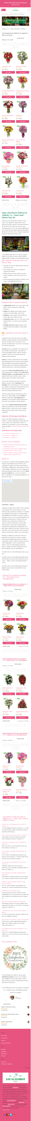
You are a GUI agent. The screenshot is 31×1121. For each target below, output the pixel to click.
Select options (8, 72)
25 (13, 747)
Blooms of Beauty (20, 637)
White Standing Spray (7, 687)
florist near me (6, 1106)
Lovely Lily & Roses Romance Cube (7, 790)
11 (26, 43)
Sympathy (3, 1051)
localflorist (21, 1102)
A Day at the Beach (6, 190)
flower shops (11, 1104)
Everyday (3, 1056)
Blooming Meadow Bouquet (22, 90)
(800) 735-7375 (6, 1110)
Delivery (3, 1040)
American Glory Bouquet (7, 115)
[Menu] (3, 10)
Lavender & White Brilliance (8, 90)
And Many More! (6, 613)
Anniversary (4, 1053)
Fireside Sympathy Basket (22, 711)
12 (13, 47)
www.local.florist (11, 1100)
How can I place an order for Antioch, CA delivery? (14, 835)
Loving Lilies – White (7, 711)
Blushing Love (19, 115)
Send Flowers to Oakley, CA (10, 437)
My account (4, 1035)
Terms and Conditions (6, 1064)
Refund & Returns (6, 1043)
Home (2, 14)
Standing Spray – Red (21, 687)
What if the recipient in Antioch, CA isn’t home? (14, 901)
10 (22, 43)
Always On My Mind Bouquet (20, 140)
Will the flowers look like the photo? (11, 890)
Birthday (3, 1049)
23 (22, 744)
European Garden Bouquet (8, 139)
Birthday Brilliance (7, 637)
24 (26, 744)
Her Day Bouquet (6, 166)
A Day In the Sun (20, 190)
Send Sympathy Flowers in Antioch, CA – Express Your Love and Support (15, 659)
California (7, 14)
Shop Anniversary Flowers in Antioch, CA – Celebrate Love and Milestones (15, 734)
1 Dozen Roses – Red (6, 66)
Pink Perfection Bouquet (21, 789)
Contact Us (4, 1062)
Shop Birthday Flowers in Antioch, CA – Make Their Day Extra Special (15, 585)
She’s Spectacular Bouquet (22, 166)
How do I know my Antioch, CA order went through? (15, 919)
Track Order (4, 1038)
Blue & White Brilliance (21, 66)
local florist (15, 1087)
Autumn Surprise (20, 613)
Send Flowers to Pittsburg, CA (11, 435)
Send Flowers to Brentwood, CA (11, 433)
